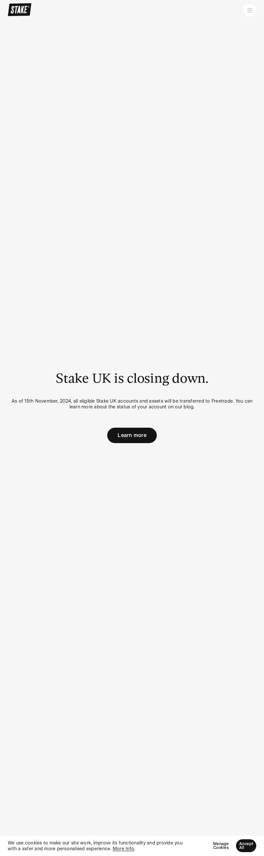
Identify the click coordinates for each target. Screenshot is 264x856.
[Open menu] (249, 10)
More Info (123, 848)
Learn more (132, 435)
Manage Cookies (221, 846)
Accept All (246, 846)
